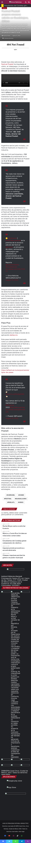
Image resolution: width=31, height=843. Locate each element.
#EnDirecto (12, 238)
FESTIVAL (8, 498)
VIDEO (21, 502)
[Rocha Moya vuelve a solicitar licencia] (15, 674)
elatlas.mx (14, 335)
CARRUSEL (11, 495)
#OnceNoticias (11, 267)
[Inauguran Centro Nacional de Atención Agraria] (5, 766)
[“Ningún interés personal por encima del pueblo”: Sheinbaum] (5, 593)
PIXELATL (11, 502)
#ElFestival (10, 405)
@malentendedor (12, 265)
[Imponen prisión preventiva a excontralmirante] (25, 593)
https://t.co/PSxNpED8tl (15, 394)
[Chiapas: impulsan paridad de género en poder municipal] (25, 766)
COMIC (21, 495)
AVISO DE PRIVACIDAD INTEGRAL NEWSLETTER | (15, 823)
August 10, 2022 (12, 280)
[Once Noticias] (15, 2)
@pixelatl (9, 247)
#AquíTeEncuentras (13, 240)
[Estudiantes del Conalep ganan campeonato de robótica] (15, 761)
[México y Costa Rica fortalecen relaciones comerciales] (5, 761)
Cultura (4, 8)
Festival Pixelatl (7, 64)
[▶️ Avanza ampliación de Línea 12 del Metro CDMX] (25, 761)
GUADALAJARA (21, 498)
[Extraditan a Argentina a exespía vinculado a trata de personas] (15, 766)
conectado (23, 513)
